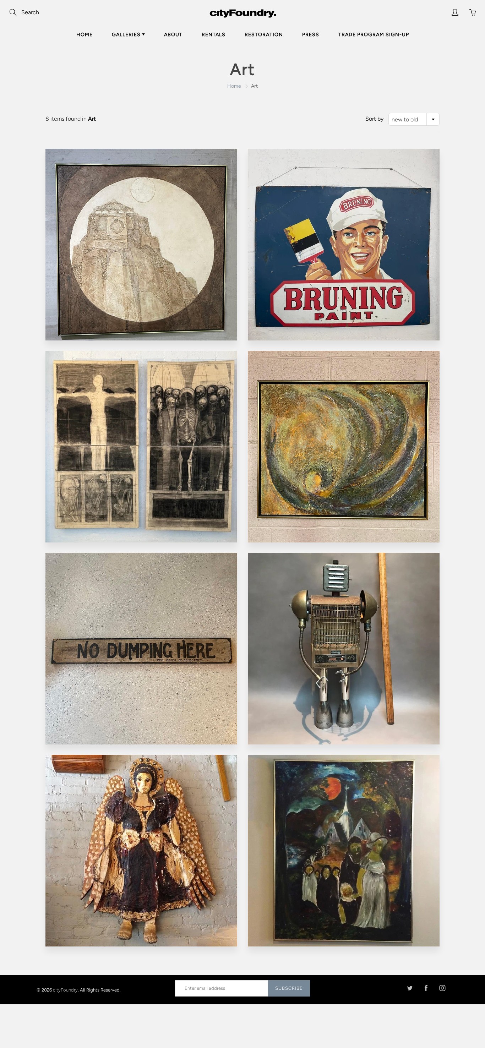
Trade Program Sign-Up (373, 35)
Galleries (127, 35)
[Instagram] (442, 988)
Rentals (213, 35)
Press (310, 35)
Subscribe (289, 988)
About (173, 35)
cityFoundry (65, 989)
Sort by (374, 118)
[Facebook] (426, 988)
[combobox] (414, 119)
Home (84, 35)
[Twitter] (409, 988)
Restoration (264, 35)
